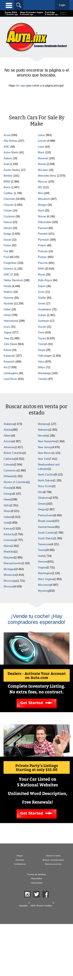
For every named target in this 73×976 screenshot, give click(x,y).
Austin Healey (12, 169)
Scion (41, 291)
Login (62, 5)
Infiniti (7, 315)
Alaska (8, 429)
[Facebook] (45, 894)
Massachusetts (13, 563)
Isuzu (7, 326)
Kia (6, 367)
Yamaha (42, 378)
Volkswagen (45, 355)
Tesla (41, 332)
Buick (7, 187)
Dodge (7, 233)
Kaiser (7, 349)
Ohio (40, 492)
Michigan (9, 569)
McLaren (43, 169)
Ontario (42, 503)
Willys (41, 367)
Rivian (41, 274)
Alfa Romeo (10, 140)
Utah (40, 555)
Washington (45, 573)
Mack (41, 152)
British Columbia (13, 452)
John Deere (10, 344)
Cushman (9, 216)
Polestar (43, 251)
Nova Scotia (45, 486)
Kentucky (9, 534)
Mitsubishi (44, 198)
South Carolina (46, 532)
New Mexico (45, 452)
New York (43, 458)
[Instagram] (27, 894)
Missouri (9, 586)
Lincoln (42, 140)
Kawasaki (9, 355)
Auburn (8, 158)
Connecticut (11, 470)
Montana (43, 424)
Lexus (41, 135)
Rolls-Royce (45, 280)
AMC (7, 146)
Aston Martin (11, 152)
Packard (43, 228)
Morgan (42, 204)
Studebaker (44, 309)
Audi (6, 164)
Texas (41, 550)
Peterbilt (43, 233)
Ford (6, 257)
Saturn (42, 286)
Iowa (6, 522)
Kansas (8, 528)
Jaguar (8, 332)
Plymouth (43, 239)
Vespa (41, 349)
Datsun (8, 222)
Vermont (43, 561)
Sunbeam (43, 320)
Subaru (42, 315)
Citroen (8, 210)
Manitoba (9, 551)
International (11, 320)
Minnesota (10, 574)
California (9, 458)
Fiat (6, 251)
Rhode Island (45, 521)
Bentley (8, 175)
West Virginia (46, 579)
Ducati (7, 239)
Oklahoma (44, 497)
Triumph (42, 344)
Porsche (43, 262)
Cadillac (8, 193)
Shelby (42, 297)
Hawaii (7, 499)
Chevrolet (9, 198)
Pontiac (42, 257)
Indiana (8, 516)
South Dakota (46, 538)
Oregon (42, 509)
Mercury (42, 181)
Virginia (42, 567)
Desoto (8, 228)
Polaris (42, 245)
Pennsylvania (46, 515)
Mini (40, 193)
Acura (7, 135)
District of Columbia (15, 482)
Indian (7, 309)
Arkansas (9, 447)
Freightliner (10, 262)
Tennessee (44, 544)
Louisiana (9, 540)
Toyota (42, 338)
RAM (41, 268)
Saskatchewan (46, 526)
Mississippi (10, 580)
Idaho (7, 505)
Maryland (9, 557)
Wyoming (43, 590)
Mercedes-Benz (47, 175)
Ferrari (7, 245)
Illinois (7, 511)
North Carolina (46, 474)
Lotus (41, 146)
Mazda (42, 164)
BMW (7, 181)
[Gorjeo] (36, 894)
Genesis (8, 268)
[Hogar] (36, 37)
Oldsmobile (44, 222)
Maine (7, 545)
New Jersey (45, 447)
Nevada (42, 435)
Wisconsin (44, 584)
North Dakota (45, 480)
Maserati (43, 158)
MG (40, 187)
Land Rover (10, 378)
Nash (41, 210)
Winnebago (44, 373)
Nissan (42, 216)
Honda (7, 286)
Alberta (8, 435)
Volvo (41, 361)
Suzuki (42, 326)
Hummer (9, 297)
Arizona (8, 441)
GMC (7, 274)
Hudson (8, 291)
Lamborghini (11, 373)
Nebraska (43, 429)
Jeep (6, 338)
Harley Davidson (13, 280)
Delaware (9, 476)
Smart (41, 303)
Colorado (9, 464)
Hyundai (8, 303)
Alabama (9, 424)
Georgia (8, 493)
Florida (8, 487)
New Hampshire (47, 441)
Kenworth (9, 361)
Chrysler (8, 204)
